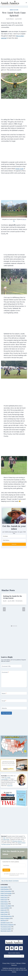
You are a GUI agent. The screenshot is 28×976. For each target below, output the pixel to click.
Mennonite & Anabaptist (7, 924)
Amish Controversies (6, 893)
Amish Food (4, 899)
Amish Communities (6, 891)
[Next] (23, 609)
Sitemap (18, 963)
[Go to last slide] (4, 609)
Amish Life (3, 910)
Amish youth (19, 168)
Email (4, 701)
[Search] (22, 956)
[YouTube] (7, 948)
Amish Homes (4, 903)
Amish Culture (14, 9)
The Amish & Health (6, 929)
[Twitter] (16, 948)
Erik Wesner (11, 19)
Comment (5, 672)
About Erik (9, 785)
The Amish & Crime (6, 926)
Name (4, 693)
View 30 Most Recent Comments (10, 880)
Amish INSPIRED (5, 908)
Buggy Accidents (5, 918)
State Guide (6, 839)
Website (4, 708)
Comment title (6, 666)
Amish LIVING (4, 912)
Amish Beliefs (4, 887)
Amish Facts (4, 897)
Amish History (4, 901)
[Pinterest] (21, 948)
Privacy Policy (6, 963)
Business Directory (17, 841)
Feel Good (3, 920)
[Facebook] (12, 948)
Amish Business (5, 889)
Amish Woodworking (6, 916)
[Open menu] (26, 3)
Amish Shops (4, 914)
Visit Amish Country (6, 931)
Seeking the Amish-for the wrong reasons (12, 597)
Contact (13, 963)
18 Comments (18, 601)
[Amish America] (10, 3)
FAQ (4, 837)
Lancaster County (5, 922)
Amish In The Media (6, 906)
